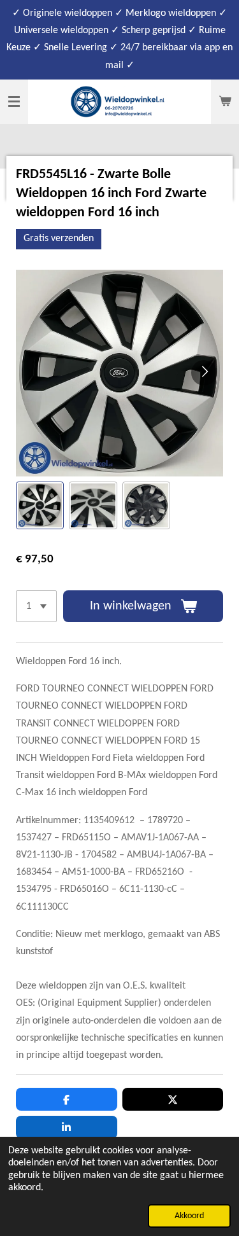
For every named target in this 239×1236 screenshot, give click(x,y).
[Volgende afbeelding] (204, 372)
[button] (40, 505)
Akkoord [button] (189, 1216)
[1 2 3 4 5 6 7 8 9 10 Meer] (36, 606)
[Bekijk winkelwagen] (225, 102)
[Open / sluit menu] (14, 102)
